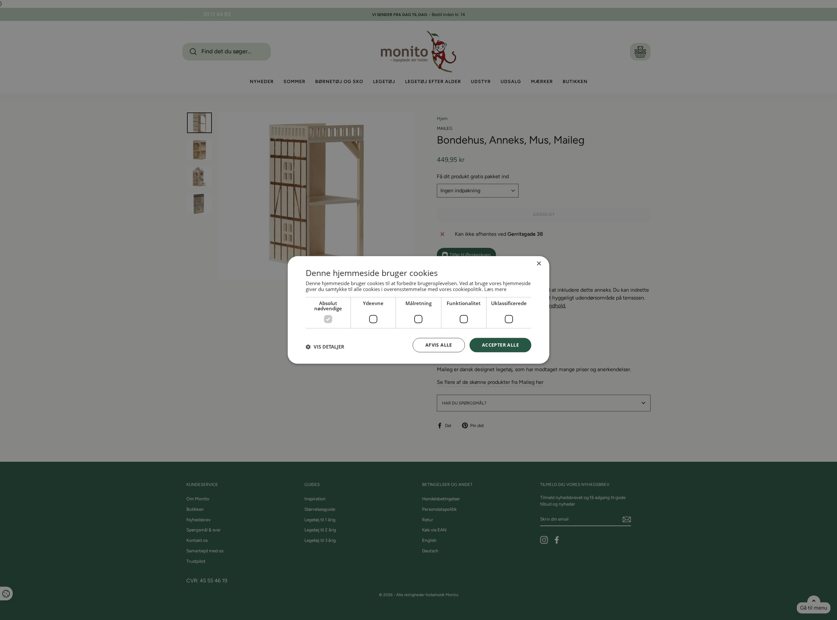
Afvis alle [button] (438, 345)
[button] (325, 346)
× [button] (538, 263)
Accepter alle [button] (500, 345)
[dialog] (418, 310)
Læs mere (495, 289)
